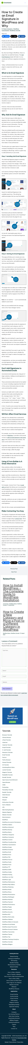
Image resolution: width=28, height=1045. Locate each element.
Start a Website (6, 804)
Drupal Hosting (14, 994)
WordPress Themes (7, 934)
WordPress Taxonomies (8, 932)
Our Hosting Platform (14, 1014)
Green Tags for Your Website (14, 982)
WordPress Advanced (8, 827)
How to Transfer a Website (14, 974)
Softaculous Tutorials (7, 802)
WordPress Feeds (6, 862)
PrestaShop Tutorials (7, 789)
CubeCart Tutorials (7, 745)
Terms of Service (12, 1042)
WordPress (5, 819)
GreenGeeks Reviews (14, 1018)
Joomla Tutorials (6, 770)
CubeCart (4, 742)
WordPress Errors (6, 854)
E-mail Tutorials (6, 750)
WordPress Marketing (7, 887)
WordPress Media (6, 889)
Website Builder (14, 966)
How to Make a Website (14, 972)
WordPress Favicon (7, 859)
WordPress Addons (7, 824)
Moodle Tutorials (6, 777)
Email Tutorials (6, 755)
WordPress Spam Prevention (9, 927)
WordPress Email (6, 852)
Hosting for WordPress (14, 958)
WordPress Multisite (7, 899)
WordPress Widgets (7, 944)
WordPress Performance (8, 904)
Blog (14, 1026)
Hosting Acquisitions (14, 1022)
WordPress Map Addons (8, 884)
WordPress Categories (8, 834)
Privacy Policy (20, 1042)
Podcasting (5, 787)
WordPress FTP (6, 867)
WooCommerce (6, 817)
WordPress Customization (9, 844)
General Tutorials (6, 762)
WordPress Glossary (14, 988)
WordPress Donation (7, 849)
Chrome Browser (6, 737)
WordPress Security (7, 912)
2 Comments (5, 603)
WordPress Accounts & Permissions (11, 822)
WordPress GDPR (6, 869)
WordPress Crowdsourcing (9, 842)
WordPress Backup (7, 829)
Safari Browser (6, 794)
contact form (18, 518)
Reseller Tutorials (6, 792)
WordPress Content (7, 839)
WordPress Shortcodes (8, 917)
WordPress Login (6, 879)
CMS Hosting (14, 1000)
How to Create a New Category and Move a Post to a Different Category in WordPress (13, 620)
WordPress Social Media (8, 924)
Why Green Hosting (14, 1016)
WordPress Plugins (7, 907)
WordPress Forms (6, 864)
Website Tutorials (6, 814)
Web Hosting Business (8, 809)
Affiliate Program (14, 1020)
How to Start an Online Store (14, 980)
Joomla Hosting (14, 996)
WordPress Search (7, 909)
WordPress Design (7, 847)
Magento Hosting (14, 1002)
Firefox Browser (6, 760)
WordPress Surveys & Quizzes (10, 929)
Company (14, 1012)
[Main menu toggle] (25, 2)
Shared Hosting (14, 956)
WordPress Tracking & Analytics (10, 939)
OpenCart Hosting (14, 1006)
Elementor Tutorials (7, 752)
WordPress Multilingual (8, 897)
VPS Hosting (14, 960)
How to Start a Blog (14, 978)
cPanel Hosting (14, 998)
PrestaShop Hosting (14, 1004)
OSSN (3, 785)
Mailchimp (10, 435)
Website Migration (7, 812)
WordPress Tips (6, 937)
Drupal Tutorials (6, 747)
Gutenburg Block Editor (8, 767)
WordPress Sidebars (7, 919)
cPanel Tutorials (6, 740)
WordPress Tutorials (15, 30)
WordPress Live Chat (7, 877)
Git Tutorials (5, 765)
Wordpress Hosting (7, 874)
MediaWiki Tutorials (7, 775)
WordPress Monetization (8, 894)
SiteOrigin (5, 797)
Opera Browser (6, 782)
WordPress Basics (13, 603)
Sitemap (6, 1042)
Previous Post (14, 568)
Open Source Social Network (10, 780)
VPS (3, 807)
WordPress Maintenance (8, 882)
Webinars (14, 986)
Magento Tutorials (7, 772)
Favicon (4, 757)
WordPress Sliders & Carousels (10, 922)
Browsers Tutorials (7, 735)
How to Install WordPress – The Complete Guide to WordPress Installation (13, 592)
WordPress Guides (7, 872)
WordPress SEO (6, 914)
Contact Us (14, 1028)
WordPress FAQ (6, 857)
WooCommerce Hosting (14, 964)
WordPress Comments (8, 837)
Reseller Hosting (14, 962)
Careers (14, 1024)
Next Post (14, 571)
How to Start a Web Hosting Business (14, 976)
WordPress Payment (7, 902)
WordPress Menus (6, 892)
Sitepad (4, 799)
